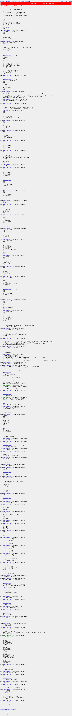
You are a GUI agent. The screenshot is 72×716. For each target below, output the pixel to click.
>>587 (4, 587)
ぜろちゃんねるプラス (65, 1)
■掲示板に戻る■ (3, 1)
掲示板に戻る (3, 709)
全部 (8, 1)
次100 (12, 709)
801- (24, 1)
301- (15, 1)
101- (11, 1)
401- (16, 1)
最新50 (28, 1)
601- (20, 1)
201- (13, 1)
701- (22, 1)
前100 (9, 709)
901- (26, 1)
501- (18, 1)
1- (9, 1)
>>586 (4, 403)
